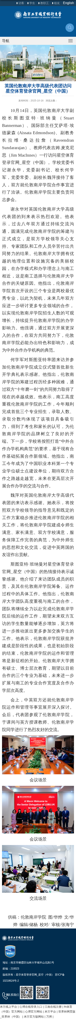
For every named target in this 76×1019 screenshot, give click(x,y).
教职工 (44, 3)
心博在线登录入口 (30, 1006)
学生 (32, 3)
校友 (57, 3)
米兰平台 (50, 1011)
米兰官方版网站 (34, 1016)
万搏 (49, 1016)
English (68, 3)
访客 (21, 3)
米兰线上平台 (8, 1006)
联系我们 (13, 994)
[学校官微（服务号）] (26, 992)
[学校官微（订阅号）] (42, 992)
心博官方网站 (33, 1011)
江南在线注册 (53, 1006)
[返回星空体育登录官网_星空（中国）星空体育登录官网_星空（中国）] (38, 15)
